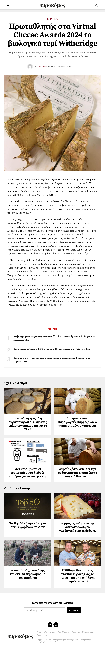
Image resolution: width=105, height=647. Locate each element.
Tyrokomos (42, 66)
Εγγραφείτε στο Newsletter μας (52, 603)
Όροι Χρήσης (63, 632)
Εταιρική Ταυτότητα (46, 632)
